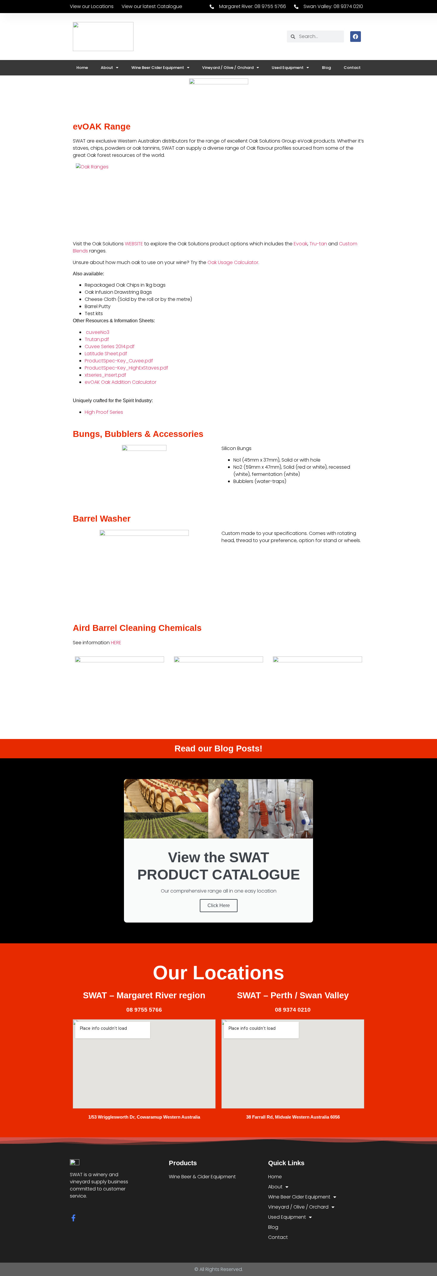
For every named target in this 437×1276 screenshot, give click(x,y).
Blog (326, 67)
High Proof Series (104, 412)
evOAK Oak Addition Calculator (120, 382)
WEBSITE (134, 243)
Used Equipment (288, 67)
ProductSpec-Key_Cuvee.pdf (119, 360)
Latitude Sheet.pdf (106, 353)
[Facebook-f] (73, 1218)
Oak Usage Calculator (233, 262)
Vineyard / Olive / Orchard (228, 67)
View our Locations (92, 6)
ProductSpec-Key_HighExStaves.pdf (126, 367)
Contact (352, 67)
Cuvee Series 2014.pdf (110, 346)
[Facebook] (355, 36)
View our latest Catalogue (152, 6)
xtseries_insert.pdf (105, 375)
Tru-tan (318, 243)
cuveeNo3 (97, 332)
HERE (116, 642)
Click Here (219, 905)
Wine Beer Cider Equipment (157, 67)
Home (82, 67)
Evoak (300, 243)
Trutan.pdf (97, 339)
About (107, 67)
